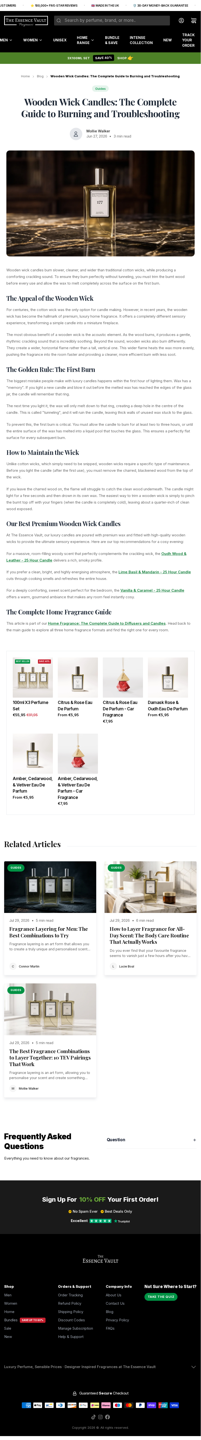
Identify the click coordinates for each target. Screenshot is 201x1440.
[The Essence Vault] (26, 21)
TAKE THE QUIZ (161, 1297)
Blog (40, 76)
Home (25, 76)
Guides (100, 89)
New (167, 40)
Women (30, 40)
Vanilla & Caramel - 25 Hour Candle (152, 590)
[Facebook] (107, 1417)
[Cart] (192, 20)
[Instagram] (100, 1417)
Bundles (11, 1320)
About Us (113, 1295)
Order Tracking (70, 1295)
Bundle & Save (112, 40)
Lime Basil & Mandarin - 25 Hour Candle (154, 572)
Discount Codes (71, 1320)
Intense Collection (141, 40)
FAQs (110, 1328)
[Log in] (179, 20)
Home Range (83, 40)
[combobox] (112, 20)
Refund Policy (69, 1303)
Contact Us (115, 1303)
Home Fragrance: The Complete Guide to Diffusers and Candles (107, 623)
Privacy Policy (117, 1320)
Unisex (60, 40)
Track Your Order (188, 40)
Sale (7, 1328)
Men (8, 1295)
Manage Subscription (75, 1328)
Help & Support (70, 1337)
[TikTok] (93, 1417)
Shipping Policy (70, 1312)
